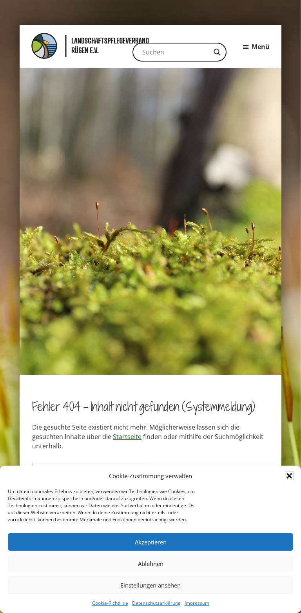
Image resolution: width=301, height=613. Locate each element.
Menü (261, 46)
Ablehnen (150, 564)
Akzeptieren (151, 542)
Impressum (197, 603)
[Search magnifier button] (217, 52)
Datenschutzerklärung (156, 603)
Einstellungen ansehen (150, 585)
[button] (289, 476)
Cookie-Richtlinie (110, 603)
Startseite (127, 436)
